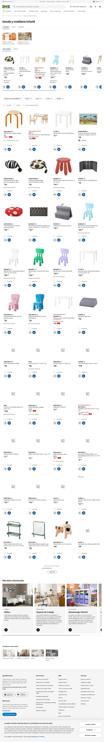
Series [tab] (13, 27)
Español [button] (97, 1)
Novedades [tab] (44, 11)
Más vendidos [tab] (7, 49)
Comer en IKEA (65, 1)
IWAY (59, 713)
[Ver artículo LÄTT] (40, 60)
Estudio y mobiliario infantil (29, 15)
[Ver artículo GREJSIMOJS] (15, 119)
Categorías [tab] (6, 27)
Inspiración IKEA (62, 694)
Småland (83, 704)
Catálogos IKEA (62, 691)
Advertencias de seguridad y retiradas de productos (46, 703)
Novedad (8, 105)
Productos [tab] (8, 11)
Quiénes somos (62, 679)
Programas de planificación (88, 694)
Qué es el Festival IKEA (64, 716)
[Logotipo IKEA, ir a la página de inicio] (6, 6)
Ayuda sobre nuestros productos (44, 685)
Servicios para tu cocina (87, 685)
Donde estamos (62, 682)
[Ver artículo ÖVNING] (87, 60)
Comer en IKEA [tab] (81, 11)
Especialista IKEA (85, 688)
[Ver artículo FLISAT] (64, 486)
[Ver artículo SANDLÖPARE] (9, 60)
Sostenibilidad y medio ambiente (67, 704)
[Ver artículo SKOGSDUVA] (15, 212)
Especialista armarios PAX (87, 691)
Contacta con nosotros (42, 679)
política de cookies (38, 736)
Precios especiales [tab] (69, 11)
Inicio (3, 15)
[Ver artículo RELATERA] (89, 393)
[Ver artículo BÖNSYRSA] (40, 393)
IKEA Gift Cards (85, 701)
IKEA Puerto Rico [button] (9, 1)
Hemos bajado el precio (32, 105)
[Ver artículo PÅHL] (40, 349)
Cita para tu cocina (50, 1)
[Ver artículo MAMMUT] (56, 60)
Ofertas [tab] (15, 49)
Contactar (58, 1)
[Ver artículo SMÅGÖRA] (64, 349)
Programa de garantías (42, 696)
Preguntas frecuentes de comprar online (45, 692)
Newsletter (61, 710)
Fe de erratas (39, 707)
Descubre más (6, 710)
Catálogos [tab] (21, 27)
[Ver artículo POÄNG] (89, 486)
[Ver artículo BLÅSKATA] (40, 212)
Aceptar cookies (90, 724)
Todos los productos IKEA (65, 688)
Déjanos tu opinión (41, 710)
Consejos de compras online (43, 688)
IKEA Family (42, 1)
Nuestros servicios (86, 679)
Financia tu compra (86, 697)
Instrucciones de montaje (43, 699)
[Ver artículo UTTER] (25, 60)
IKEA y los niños (17, 15)
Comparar (9, 145)
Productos (9, 15)
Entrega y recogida (86, 682)
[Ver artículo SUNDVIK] (71, 60)
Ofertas (18, 105)
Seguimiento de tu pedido (43, 682)
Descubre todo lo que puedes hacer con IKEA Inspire (14, 688)
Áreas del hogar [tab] (21, 11)
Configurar (89, 730)
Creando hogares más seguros (66, 707)
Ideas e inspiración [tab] (55, 11)
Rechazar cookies (90, 735)
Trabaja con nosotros (64, 685)
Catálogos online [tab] (33, 11)
